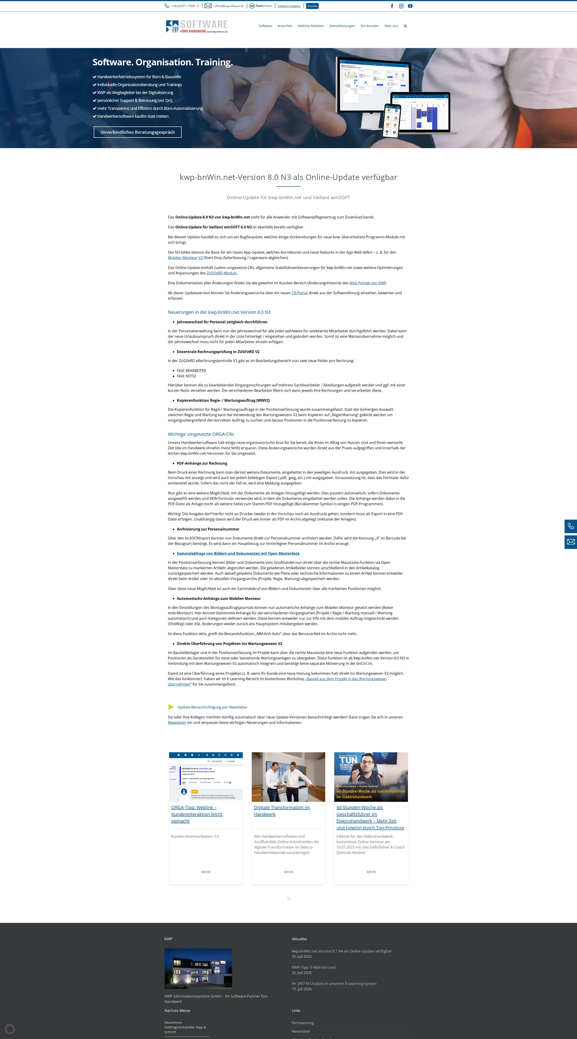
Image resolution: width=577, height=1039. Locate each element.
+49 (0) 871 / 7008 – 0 (185, 6)
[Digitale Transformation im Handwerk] (288, 777)
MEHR (205, 872)
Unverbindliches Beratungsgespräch (138, 132)
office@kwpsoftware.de (229, 6)
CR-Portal (300, 292)
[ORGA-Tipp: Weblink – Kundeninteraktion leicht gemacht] (206, 777)
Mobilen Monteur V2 (185, 257)
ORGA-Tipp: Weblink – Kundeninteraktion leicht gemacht (196, 814)
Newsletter (177, 722)
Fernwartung (303, 1022)
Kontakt (312, 6)
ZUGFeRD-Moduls (222, 273)
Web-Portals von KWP (367, 282)
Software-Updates (289, 6)
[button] (405, 25)
